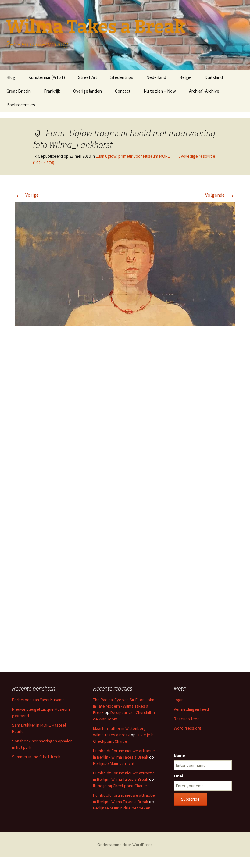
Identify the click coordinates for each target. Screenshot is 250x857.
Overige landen (87, 91)
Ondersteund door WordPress (125, 844)
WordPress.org (188, 728)
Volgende (220, 195)
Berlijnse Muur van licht (113, 763)
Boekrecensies (20, 105)
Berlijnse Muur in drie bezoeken (121, 808)
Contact (122, 91)
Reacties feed (187, 718)
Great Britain (18, 91)
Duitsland (214, 77)
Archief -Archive (204, 91)
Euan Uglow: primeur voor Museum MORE (133, 156)
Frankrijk (52, 91)
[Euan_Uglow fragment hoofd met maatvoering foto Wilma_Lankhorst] (125, 263)
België (185, 77)
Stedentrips (121, 77)
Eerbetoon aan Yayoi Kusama (38, 699)
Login (179, 699)
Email (179, 776)
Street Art (87, 77)
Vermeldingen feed (191, 709)
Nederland (156, 77)
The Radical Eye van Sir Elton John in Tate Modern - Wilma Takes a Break (123, 706)
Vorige (27, 195)
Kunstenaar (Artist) (46, 77)
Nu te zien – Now (160, 91)
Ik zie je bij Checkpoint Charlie (120, 785)
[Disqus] (125, 421)
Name (179, 755)
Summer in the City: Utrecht (37, 756)
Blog (10, 77)
